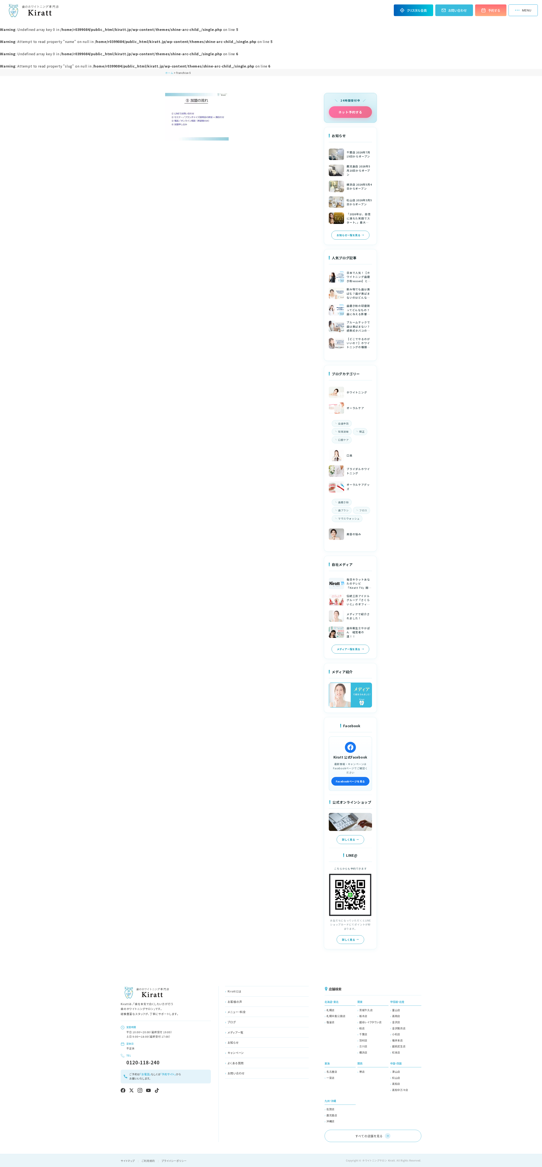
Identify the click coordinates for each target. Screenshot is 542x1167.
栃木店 (363, 1016)
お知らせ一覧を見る (348, 235)
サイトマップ (128, 1161)
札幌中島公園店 (336, 1016)
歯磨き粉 (343, 502)
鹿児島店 (331, 1115)
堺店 (362, 1071)
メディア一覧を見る (348, 649)
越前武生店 (399, 1046)
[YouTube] (148, 1090)
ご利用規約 (148, 1161)
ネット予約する (350, 112)
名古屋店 (331, 1071)
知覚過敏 (343, 431)
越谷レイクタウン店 (370, 1022)
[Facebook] (123, 1090)
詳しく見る (348, 839)
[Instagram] (140, 1090)
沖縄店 (330, 1121)
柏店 (362, 1028)
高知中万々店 (400, 1090)
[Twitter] (131, 1090)
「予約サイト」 (168, 1074)
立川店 (363, 1046)
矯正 (362, 431)
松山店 (396, 1078)
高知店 (396, 1084)
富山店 (396, 1010)
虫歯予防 (343, 423)
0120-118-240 (143, 1062)
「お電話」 (145, 1074)
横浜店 (363, 1052)
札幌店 (330, 1010)
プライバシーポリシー (174, 1161)
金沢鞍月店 (399, 1028)
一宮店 (330, 1078)
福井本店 (397, 1040)
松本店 (396, 1052)
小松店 (396, 1034)
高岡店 (396, 1016)
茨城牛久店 (366, 1010)
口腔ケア (343, 439)
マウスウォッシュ (349, 518)
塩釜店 (330, 1022)
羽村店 (363, 1040)
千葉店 (363, 1034)
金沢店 (396, 1022)
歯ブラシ (343, 510)
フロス (363, 510)
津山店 (396, 1071)
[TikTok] (157, 1090)
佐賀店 (330, 1109)
